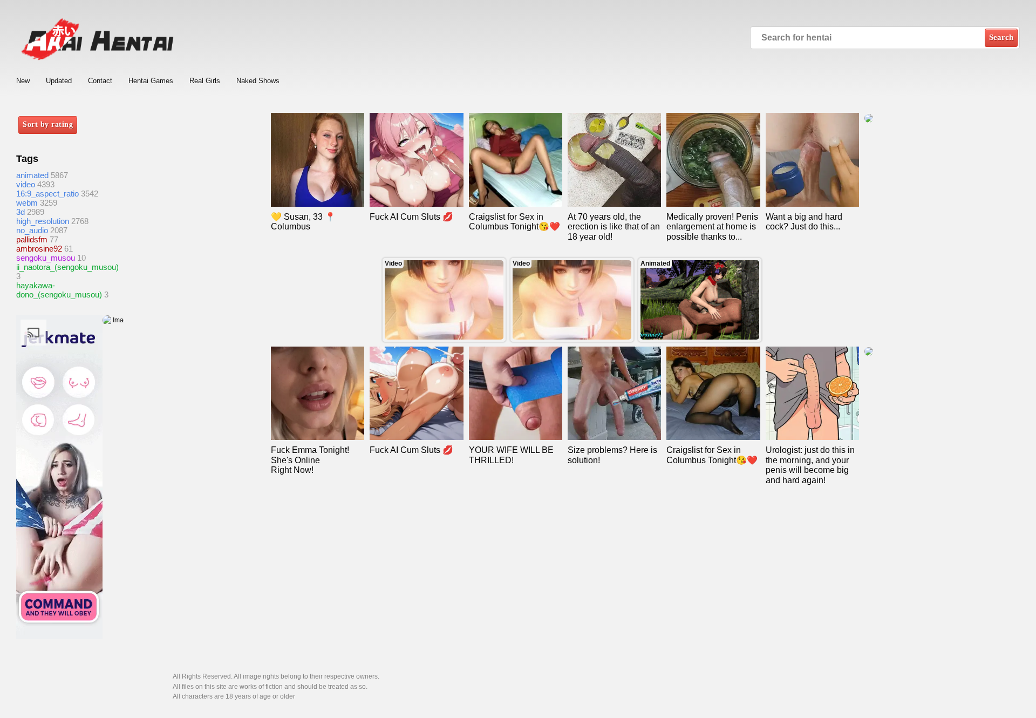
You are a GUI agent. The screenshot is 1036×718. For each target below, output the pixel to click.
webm (27, 202)
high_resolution (42, 221)
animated (32, 175)
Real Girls (204, 81)
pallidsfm (31, 239)
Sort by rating (48, 124)
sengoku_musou (45, 257)
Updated (59, 81)
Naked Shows (258, 81)
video (25, 184)
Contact (100, 81)
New (23, 81)
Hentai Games (150, 81)
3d (20, 211)
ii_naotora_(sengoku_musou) (67, 267)
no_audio (32, 230)
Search (1001, 37)
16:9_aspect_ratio (47, 193)
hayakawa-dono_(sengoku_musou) (59, 290)
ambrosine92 (39, 248)
